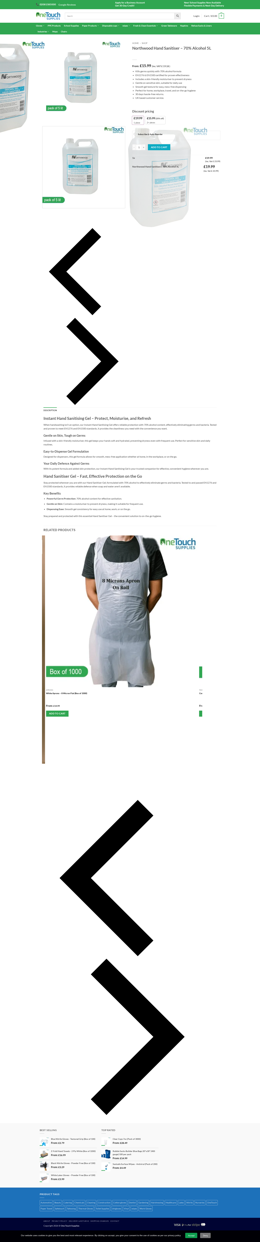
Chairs (64, 31)
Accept (191, 1235)
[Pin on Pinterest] (151, 175)
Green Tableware (169, 25)
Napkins (184, 25)
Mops (55, 31)
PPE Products (54, 25)
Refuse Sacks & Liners (201, 25)
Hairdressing (157, 1202)
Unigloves (116, 1208)
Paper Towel (46, 1208)
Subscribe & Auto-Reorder (150, 134)
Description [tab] (50, 410)
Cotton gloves (119, 1202)
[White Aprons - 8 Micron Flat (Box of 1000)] (122, 611)
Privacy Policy (59, 1221)
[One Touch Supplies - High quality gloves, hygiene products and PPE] (48, 16)
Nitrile (189, 1202)
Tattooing (71, 1208)
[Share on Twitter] (140, 175)
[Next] (51, 118)
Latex (181, 1202)
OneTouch (212, 1202)
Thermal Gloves (85, 1208)
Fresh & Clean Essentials (144, 25)
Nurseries (199, 1202)
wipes (125, 25)
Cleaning (91, 1202)
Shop (144, 43)
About (46, 1221)
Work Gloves (146, 1208)
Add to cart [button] (57, 713)
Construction (104, 1202)
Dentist (132, 1202)
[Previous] (83, 271)
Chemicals (79, 1202)
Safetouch (59, 1208)
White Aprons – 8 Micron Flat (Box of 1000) (66, 693)
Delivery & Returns (79, 1221)
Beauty (57, 1202)
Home (135, 43)
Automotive (46, 1202)
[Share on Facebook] (135, 175)
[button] (214, 16)
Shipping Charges (99, 1221)
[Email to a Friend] (145, 175)
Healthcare (171, 1202)
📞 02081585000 (46, 4)
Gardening (143, 1202)
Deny (205, 1235)
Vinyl (126, 1208)
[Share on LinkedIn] (156, 175)
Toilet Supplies (102, 1208)
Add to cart (159, 147)
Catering (68, 1202)
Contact (114, 1221)
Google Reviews (67, 4)
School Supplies (71, 25)
